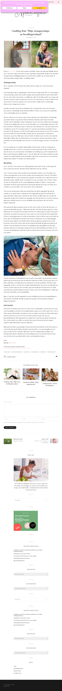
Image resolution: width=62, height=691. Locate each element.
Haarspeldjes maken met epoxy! (22, 558)
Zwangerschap (51, 352)
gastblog (26, 352)
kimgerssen (11, 343)
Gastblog (31, 28)
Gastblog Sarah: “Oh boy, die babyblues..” (50, 384)
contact (24, 348)
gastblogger (35, 352)
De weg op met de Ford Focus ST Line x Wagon (25, 556)
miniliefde (12, 357)
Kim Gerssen (11, 71)
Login (15, 666)
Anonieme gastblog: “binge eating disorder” (31, 383)
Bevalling (7, 352)
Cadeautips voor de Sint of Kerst (22, 553)
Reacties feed (17, 671)
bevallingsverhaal (17, 352)
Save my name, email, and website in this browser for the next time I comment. (25, 422)
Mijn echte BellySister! (19, 560)
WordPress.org (17, 673)
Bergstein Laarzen (18, 441)
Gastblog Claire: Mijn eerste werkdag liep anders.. (12, 383)
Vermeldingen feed (18, 668)
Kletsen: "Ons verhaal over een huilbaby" (42, 442)
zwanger (43, 352)
